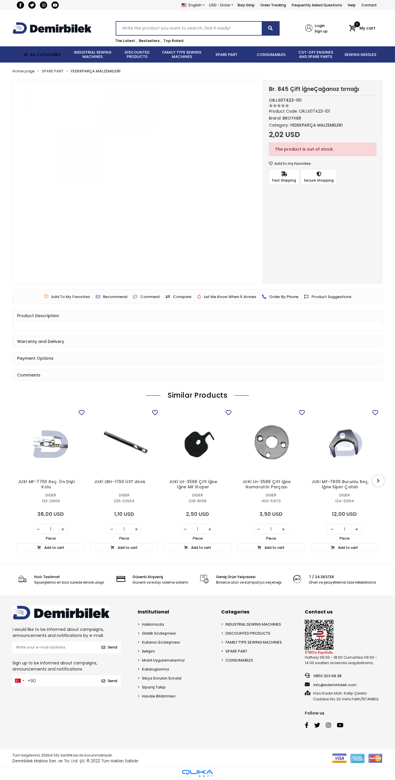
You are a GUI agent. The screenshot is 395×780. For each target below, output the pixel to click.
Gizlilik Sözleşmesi (159, 633)
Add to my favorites (292, 163)
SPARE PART (236, 651)
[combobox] (19, 680)
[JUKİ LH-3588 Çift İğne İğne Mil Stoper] (197, 442)
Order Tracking (273, 5)
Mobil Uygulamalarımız (163, 660)
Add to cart (53, 547)
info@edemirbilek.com (335, 685)
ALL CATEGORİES (45, 54)
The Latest (125, 40)
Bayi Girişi (246, 5)
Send (112, 647)
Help (352, 5)
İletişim (148, 651)
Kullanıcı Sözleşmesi (161, 642)
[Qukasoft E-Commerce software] (197, 773)
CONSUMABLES (239, 660)
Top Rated (173, 40)
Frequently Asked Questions (317, 5)
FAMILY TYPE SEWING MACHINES (254, 642)
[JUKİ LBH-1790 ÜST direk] (124, 442)
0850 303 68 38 (327, 676)
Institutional (153, 612)
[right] (378, 480)
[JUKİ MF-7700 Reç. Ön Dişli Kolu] (50, 442)
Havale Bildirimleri (159, 696)
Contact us (319, 612)
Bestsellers (149, 40)
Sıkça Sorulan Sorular (162, 678)
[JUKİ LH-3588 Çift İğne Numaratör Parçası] (271, 442)
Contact (369, 5)
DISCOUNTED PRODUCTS (248, 633)
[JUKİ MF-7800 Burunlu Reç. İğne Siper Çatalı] (344, 442)
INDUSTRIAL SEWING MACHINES (253, 624)
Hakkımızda (153, 624)
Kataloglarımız (155, 669)
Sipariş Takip (154, 687)
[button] (362, 28)
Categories (235, 612)
